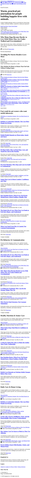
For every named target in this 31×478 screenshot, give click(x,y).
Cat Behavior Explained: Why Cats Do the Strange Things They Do (13, 289)
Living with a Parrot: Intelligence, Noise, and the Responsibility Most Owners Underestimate (15, 417)
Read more (8, 264)
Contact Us (7, 466)
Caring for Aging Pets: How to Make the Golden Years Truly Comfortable (15, 343)
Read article (11, 49)
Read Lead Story (5, 26)
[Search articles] (1, 5)
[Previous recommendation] (2, 60)
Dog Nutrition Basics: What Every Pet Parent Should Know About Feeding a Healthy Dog (14, 196)
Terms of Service (21, 466)
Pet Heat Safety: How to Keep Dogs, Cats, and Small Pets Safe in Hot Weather (14, 150)
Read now (9, 74)
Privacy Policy (14, 466)
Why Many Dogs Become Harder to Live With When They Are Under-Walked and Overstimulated (14, 272)
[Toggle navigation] (24, 1)
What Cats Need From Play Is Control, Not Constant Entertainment (13, 227)
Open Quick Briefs (13, 26)
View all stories (4, 248)
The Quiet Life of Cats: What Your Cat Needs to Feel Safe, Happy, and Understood (15, 211)
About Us (3, 466)
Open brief (7, 129)
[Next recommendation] (4, 60)
